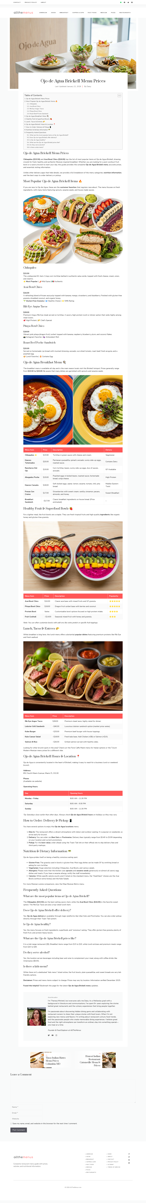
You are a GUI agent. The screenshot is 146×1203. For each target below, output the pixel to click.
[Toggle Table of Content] (118, 95)
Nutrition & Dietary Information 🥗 (38, 130)
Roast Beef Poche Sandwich (39, 114)
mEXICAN (89, 1167)
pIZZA (88, 1170)
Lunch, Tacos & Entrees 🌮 (35, 122)
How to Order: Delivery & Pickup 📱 (38, 127)
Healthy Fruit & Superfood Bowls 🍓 (39, 119)
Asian (53, 12)
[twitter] (128, 2)
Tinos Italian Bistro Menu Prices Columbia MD (56, 1061)
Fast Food (92, 12)
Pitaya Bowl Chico (36, 111)
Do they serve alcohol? (37, 145)
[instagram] (132, 2)
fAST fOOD (90, 1164)
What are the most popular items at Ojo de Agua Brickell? (49, 135)
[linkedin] (120, 2)
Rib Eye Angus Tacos (37, 109)
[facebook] (124, 2)
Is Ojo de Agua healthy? (37, 140)
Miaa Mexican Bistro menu (73, 884)
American (43, 12)
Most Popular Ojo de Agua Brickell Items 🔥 (41, 101)
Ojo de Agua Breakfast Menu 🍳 (37, 116)
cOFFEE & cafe (91, 1162)
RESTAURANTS (91, 1172)
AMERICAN (89, 1154)
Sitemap (111, 1164)
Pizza (113, 12)
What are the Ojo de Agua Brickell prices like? (45, 142)
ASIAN (88, 1156)
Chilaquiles (33, 104)
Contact (17, 2)
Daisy (89, 86)
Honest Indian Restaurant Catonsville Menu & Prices (90, 1061)
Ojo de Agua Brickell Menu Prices (37, 99)
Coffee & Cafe (78, 12)
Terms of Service (114, 1167)
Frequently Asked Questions (36, 132)
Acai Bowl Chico (35, 106)
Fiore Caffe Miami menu (80, 748)
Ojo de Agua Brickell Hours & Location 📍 (40, 124)
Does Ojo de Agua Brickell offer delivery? (43, 137)
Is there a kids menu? (37, 147)
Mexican (104, 12)
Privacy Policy (31, 2)
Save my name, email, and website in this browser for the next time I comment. (45, 1123)
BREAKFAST (90, 1159)
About (43, 2)
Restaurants (125, 12)
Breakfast (64, 12)
